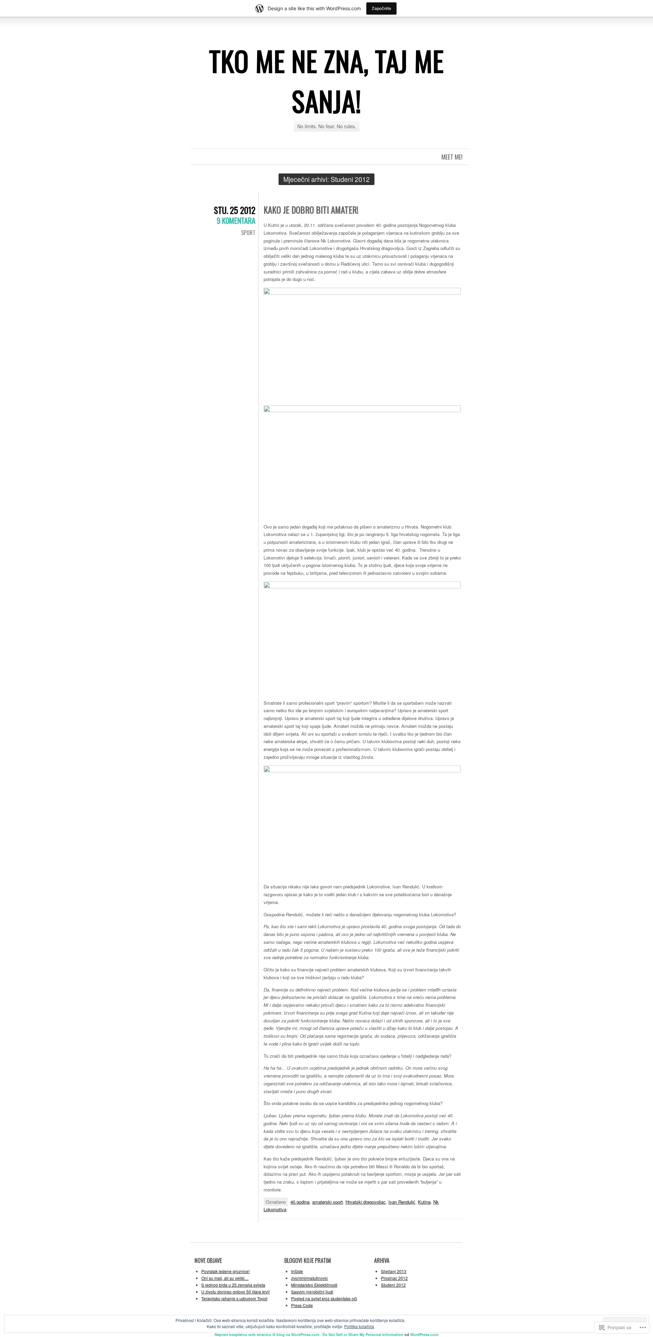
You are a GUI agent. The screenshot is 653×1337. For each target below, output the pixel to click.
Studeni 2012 (393, 1285)
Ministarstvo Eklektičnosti (314, 1285)
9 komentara (236, 220)
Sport (248, 233)
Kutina (424, 1202)
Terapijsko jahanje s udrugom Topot (234, 1298)
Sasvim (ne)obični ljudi (312, 1291)
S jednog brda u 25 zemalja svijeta (233, 1285)
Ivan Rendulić (401, 1202)
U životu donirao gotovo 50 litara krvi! (235, 1291)
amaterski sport (327, 1202)
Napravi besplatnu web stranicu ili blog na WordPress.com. (267, 1334)
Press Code (302, 1305)
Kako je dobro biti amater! (311, 209)
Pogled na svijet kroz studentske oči (324, 1298)
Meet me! (452, 156)
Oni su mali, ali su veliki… (225, 1278)
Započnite (381, 8)
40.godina (299, 1202)
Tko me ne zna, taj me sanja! (326, 80)
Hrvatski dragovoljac (366, 1202)
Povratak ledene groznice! (225, 1271)
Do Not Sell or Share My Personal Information (362, 1334)
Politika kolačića (359, 1326)
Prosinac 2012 (394, 1278)
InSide (297, 1271)
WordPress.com (424, 1334)
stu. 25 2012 (234, 210)
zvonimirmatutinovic (309, 1278)
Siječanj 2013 (393, 1271)
